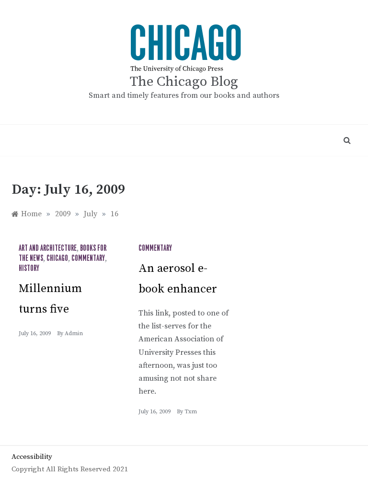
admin (74, 333)
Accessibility (32, 456)
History (29, 268)
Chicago (57, 258)
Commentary (88, 258)
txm (190, 411)
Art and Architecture (48, 248)
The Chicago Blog (184, 82)
